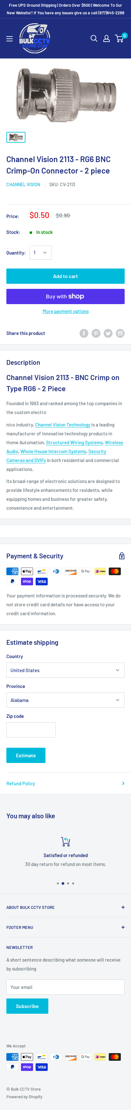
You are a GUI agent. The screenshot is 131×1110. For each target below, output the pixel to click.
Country (14, 656)
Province (15, 686)
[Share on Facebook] (83, 333)
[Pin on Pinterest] (96, 333)
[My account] (106, 38)
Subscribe (27, 1006)
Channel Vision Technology (62, 424)
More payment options (66, 311)
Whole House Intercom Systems (53, 451)
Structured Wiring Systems (74, 442)
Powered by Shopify (24, 1096)
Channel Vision (23, 184)
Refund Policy (20, 783)
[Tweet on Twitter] (108, 333)
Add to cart (65, 276)
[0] (119, 38)
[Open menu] (9, 38)
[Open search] (94, 38)
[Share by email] (120, 333)
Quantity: (16, 252)
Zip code (15, 716)
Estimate (26, 755)
